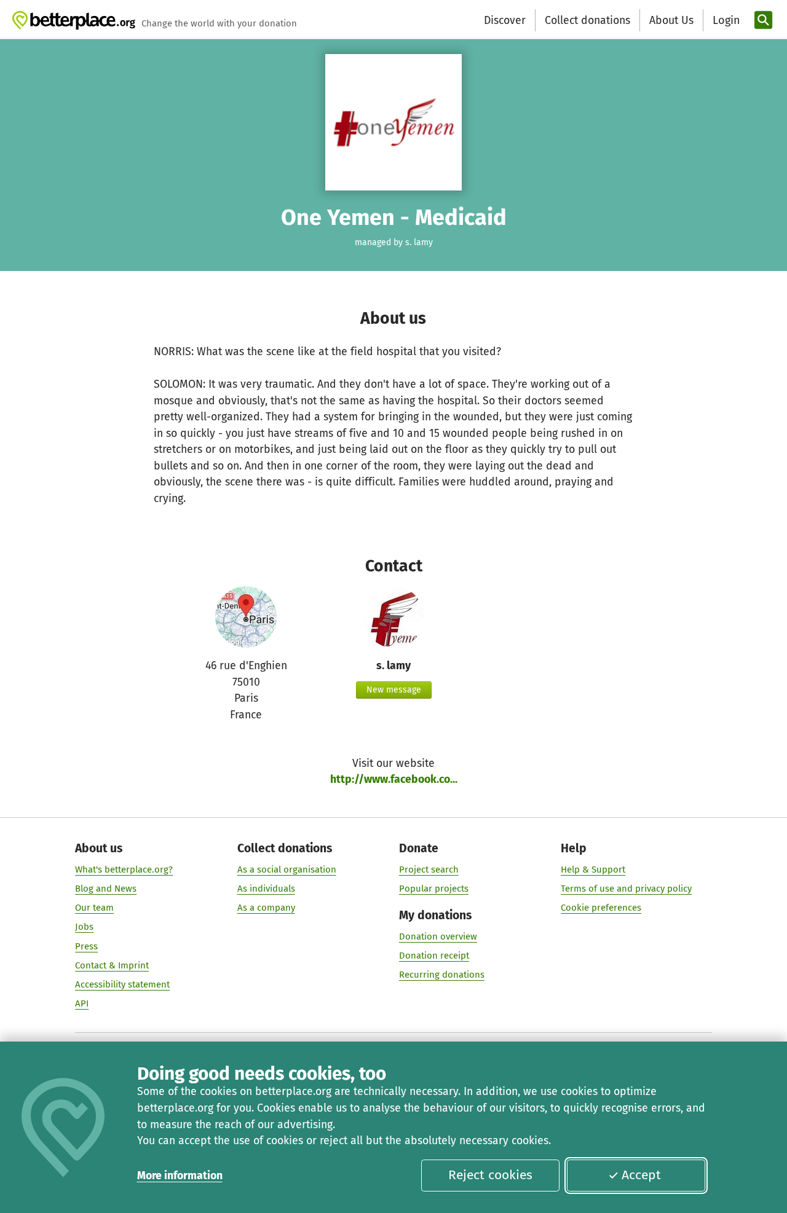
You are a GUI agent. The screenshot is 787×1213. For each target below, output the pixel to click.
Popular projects (434, 888)
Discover (505, 20)
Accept (641, 1175)
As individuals (266, 888)
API (82, 1003)
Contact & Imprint (112, 965)
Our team (94, 907)
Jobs (84, 926)
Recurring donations (441, 974)
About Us (671, 20)
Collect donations (587, 20)
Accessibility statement (122, 984)
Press (86, 946)
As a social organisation (286, 869)
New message (393, 690)
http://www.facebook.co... (393, 779)
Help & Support (593, 869)
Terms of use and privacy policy (626, 888)
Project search (429, 869)
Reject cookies (490, 1175)
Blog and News (105, 888)
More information (180, 1175)
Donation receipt (434, 955)
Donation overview (438, 936)
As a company (266, 907)
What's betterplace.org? (124, 869)
